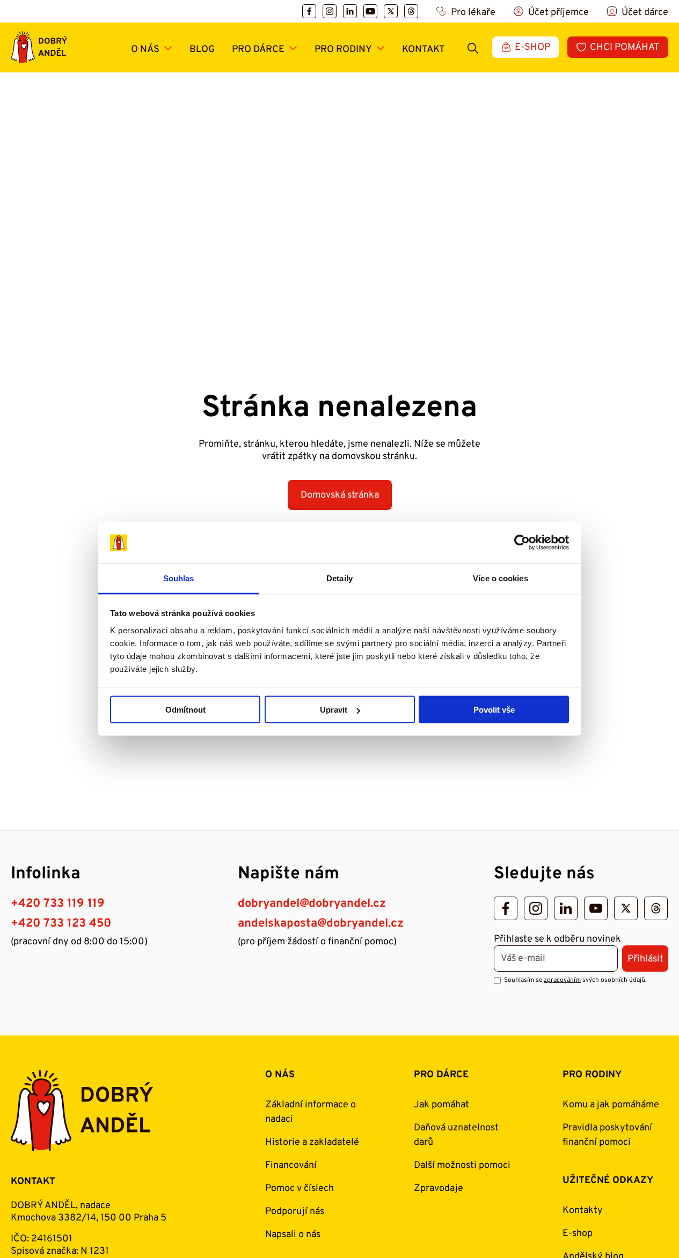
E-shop (578, 1233)
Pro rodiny (343, 49)
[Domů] (39, 47)
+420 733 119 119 (58, 904)
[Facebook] (309, 11)
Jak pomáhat (441, 1105)
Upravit (333, 709)
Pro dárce (258, 49)
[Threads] (411, 11)
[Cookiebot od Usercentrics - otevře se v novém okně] (522, 543)
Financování (291, 1165)
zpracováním (562, 980)
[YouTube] (370, 11)
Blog (202, 49)
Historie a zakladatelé (312, 1142)
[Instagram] (330, 11)
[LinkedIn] (350, 11)
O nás (145, 49)
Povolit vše (494, 709)
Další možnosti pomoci (462, 1165)
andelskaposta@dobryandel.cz (321, 923)
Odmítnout (185, 709)
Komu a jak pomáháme (611, 1105)
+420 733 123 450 (61, 923)
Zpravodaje (438, 1188)
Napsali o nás (292, 1235)
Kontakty (583, 1210)
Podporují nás (294, 1211)
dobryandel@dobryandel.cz (312, 904)
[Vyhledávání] (473, 47)
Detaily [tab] (339, 577)
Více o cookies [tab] (500, 577)
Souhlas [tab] (178, 577)
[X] (391, 11)
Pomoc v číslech (299, 1188)
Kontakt (423, 49)
